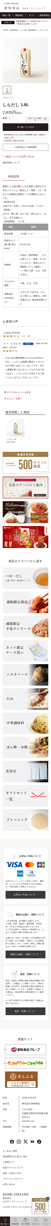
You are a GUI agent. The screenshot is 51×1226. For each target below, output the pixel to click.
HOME (5, 30)
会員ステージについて (13, 1168)
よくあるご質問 (10, 1151)
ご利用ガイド (9, 1162)
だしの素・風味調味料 (28, 30)
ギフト (32, 15)
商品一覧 (6, 15)
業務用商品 (45, 15)
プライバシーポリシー (13, 1179)
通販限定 (19, 15)
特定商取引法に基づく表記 (15, 1156)
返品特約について (11, 162)
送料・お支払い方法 (12, 1173)
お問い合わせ (9, 1184)
